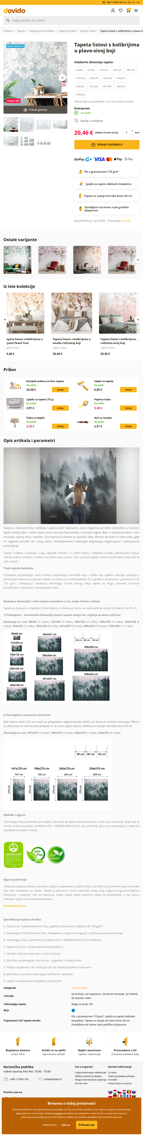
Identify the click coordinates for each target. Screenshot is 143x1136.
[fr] (129, 1095)
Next (62, 77)
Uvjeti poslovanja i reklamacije (90, 1072)
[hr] (124, 1091)
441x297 (107, 86)
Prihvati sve (87, 1125)
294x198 (107, 78)
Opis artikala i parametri (29, 440)
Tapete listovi (88, 31)
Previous (5, 319)
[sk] (110, 1091)
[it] (120, 1095)
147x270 (103, 69)
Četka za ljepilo (35, 417)
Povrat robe (81, 1083)
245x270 (94, 78)
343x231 (80, 86)
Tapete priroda (67, 31)
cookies (58, 1113)
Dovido (126, 220)
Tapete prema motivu (41, 31)
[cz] (120, 1091)
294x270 (120, 78)
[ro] (129, 1091)
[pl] (110, 1095)
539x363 (80, 94)
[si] (134, 1091)
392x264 (94, 86)
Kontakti (112, 1079)
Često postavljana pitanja (121, 1076)
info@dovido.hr (52, 1079)
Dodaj (60, 389)
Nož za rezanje (103, 417)
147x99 (91, 69)
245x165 (80, 78)
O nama (112, 1072)
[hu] (115, 1091)
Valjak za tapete (103, 381)
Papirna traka (102, 399)
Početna (8, 31)
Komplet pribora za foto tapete (45, 381)
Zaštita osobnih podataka (88, 1076)
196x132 (117, 69)
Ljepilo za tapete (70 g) (40, 399)
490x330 (120, 86)
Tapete (21, 31)
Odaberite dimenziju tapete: (94, 62)
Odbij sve (65, 1124)
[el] (124, 1095)
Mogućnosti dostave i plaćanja (90, 1079)
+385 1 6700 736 (18, 1079)
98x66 (79, 69)
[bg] (134, 1095)
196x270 (130, 69)
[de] (115, 1095)
